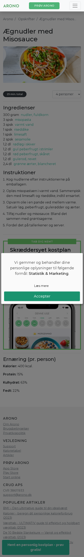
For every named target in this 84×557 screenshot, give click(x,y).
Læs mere (41, 286)
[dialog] (42, 278)
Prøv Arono (44, 5)
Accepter (42, 296)
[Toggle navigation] (75, 6)
